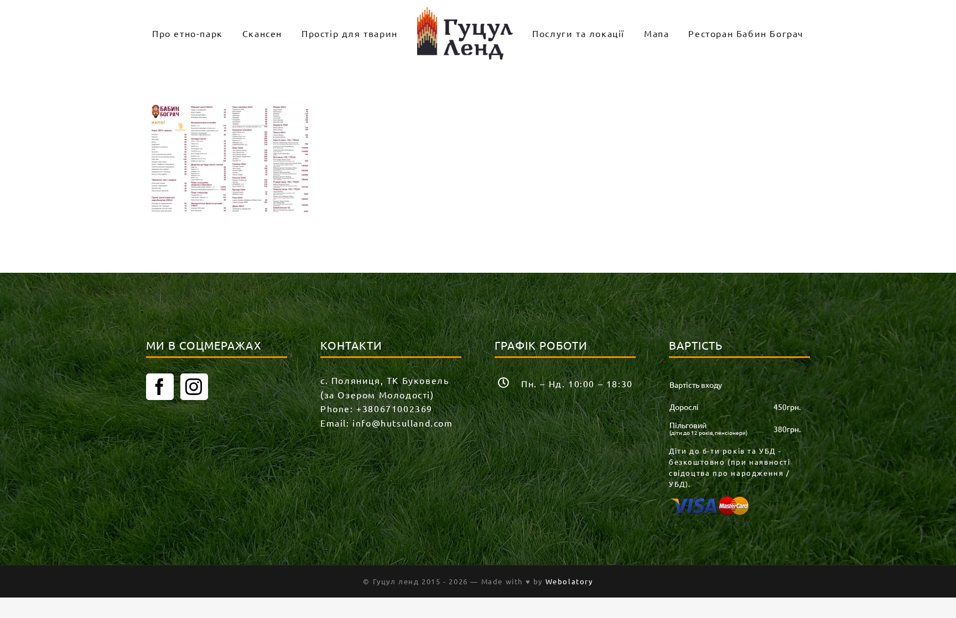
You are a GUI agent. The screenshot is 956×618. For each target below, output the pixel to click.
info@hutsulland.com (402, 422)
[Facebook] (160, 386)
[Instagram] (194, 386)
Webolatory (569, 581)
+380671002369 (394, 408)
